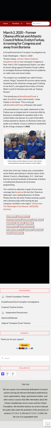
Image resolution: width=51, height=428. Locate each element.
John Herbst (20, 223)
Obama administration (26, 226)
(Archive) (7, 209)
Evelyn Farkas (27, 219)
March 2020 (29, 223)
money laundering (12, 226)
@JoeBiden (12, 99)
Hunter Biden (10, 223)
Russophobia (38, 229)
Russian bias (28, 229)
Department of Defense (13, 219)
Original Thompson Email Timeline (16, 323)
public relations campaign (14, 229)
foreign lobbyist (38, 219)
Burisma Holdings (23, 216)
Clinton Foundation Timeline (18, 297)
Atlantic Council (11, 216)
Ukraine (9, 233)
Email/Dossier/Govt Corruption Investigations (24, 52)
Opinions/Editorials (9, 318)
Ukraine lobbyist (18, 233)
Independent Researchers (17, 313)
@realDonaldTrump (27, 96)
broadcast (19, 192)
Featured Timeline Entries (12, 307)
